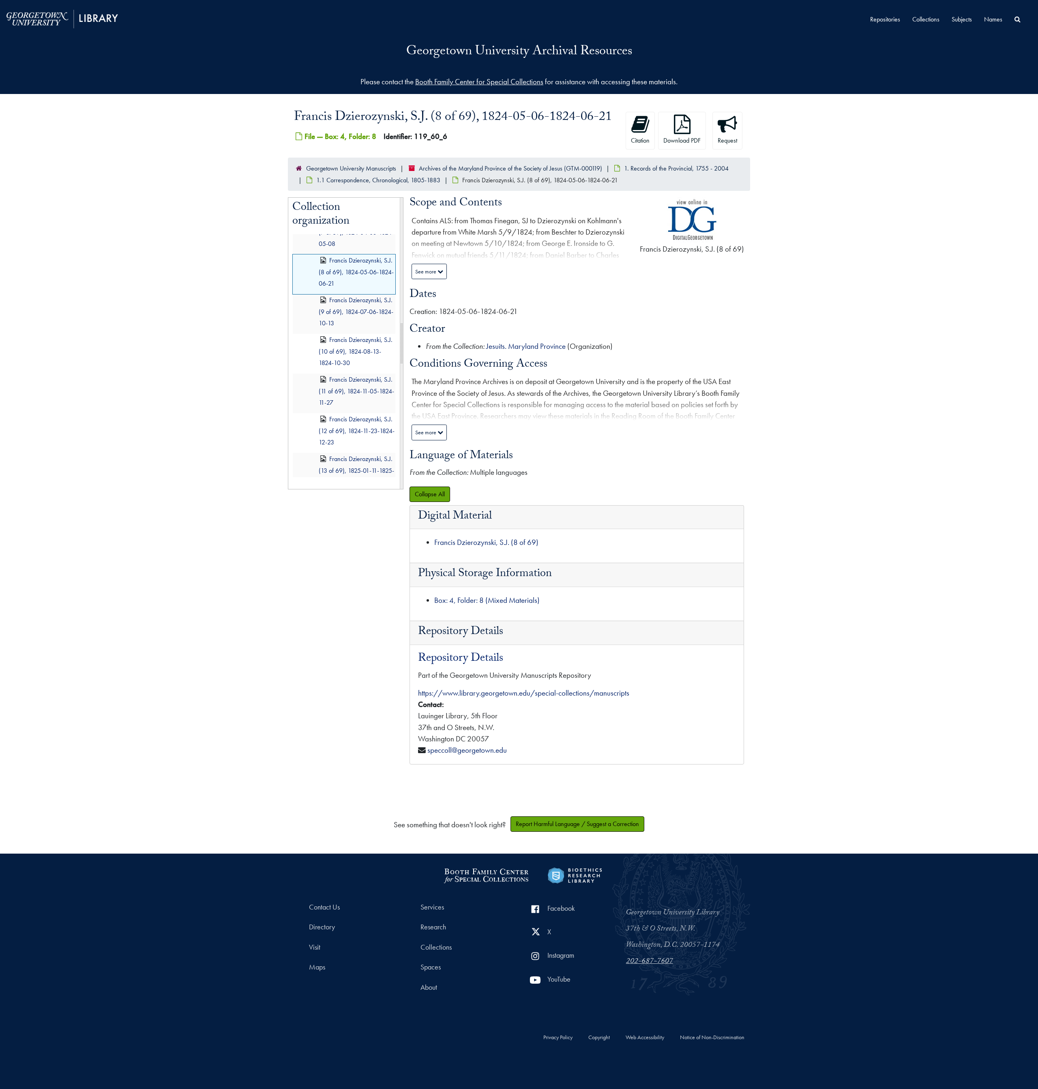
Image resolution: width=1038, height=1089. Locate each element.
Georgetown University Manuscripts (351, 168)
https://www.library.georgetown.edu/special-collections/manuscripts (523, 693)
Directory (322, 926)
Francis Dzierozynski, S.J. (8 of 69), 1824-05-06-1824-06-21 (356, 272)
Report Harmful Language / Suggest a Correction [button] (577, 824)
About (428, 987)
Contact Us (324, 907)
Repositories (885, 19)
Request (727, 140)
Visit (314, 947)
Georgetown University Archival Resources (519, 52)
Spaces (430, 967)
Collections (925, 19)
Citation (640, 140)
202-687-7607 (649, 961)
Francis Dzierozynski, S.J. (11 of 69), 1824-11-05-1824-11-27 (356, 391)
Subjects (962, 19)
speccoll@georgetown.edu (467, 750)
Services (432, 907)
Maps (317, 967)
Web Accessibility (645, 1037)
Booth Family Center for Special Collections (479, 82)
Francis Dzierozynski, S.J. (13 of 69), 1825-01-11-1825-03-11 (356, 471)
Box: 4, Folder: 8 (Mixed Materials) (487, 600)
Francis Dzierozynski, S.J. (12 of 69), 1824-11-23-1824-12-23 (357, 431)
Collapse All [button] (430, 494)
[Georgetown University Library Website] (62, 18)
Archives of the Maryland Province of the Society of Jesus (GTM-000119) (510, 168)
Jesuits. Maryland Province (526, 346)
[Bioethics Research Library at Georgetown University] (574, 874)
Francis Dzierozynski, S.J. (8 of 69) (486, 542)
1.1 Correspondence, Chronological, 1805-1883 (378, 180)
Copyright (599, 1037)
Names (993, 19)
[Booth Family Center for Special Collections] (486, 874)
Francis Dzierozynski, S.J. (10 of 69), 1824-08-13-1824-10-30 (355, 351)
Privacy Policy (558, 1037)
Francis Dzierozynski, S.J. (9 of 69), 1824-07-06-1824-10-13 (356, 312)
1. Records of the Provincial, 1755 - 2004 (676, 168)
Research (433, 926)
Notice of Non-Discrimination (712, 1037)
